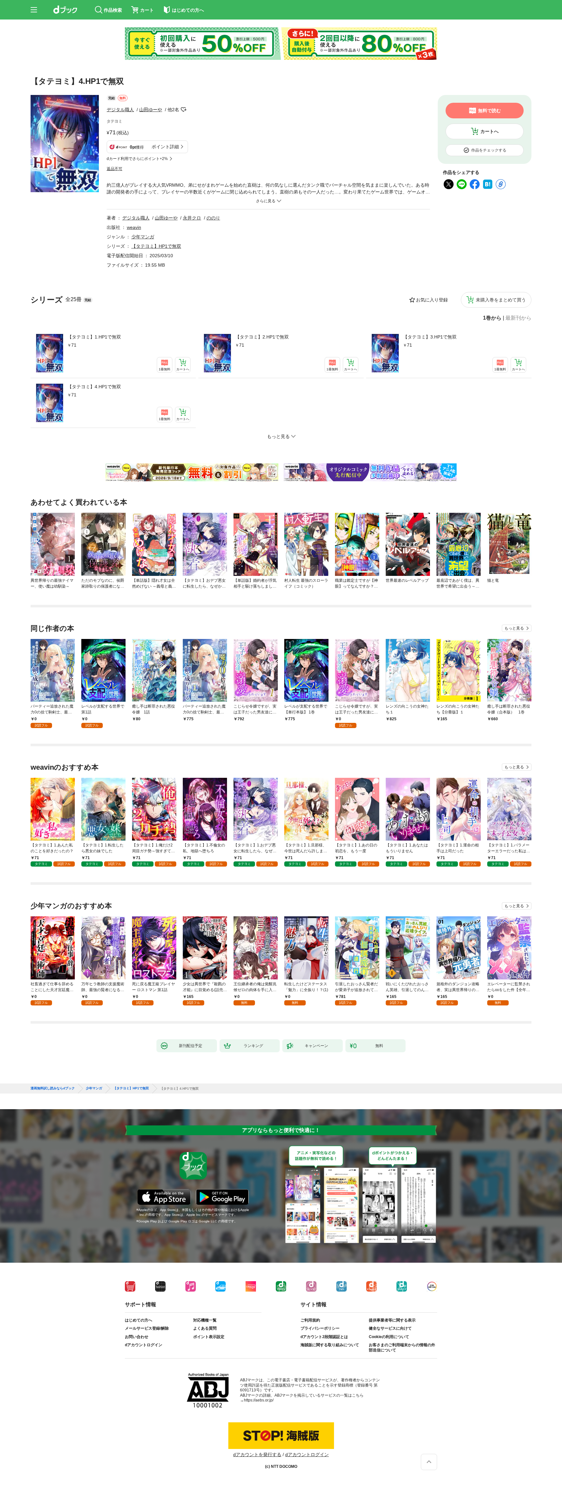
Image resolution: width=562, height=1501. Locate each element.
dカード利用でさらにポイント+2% (137, 158)
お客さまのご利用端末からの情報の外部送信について (402, 1347)
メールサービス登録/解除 (147, 1328)
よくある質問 (205, 1328)
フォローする (184, 109)
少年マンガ (142, 236)
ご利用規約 (310, 1320)
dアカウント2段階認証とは (324, 1337)
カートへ (489, 131)
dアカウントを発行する (257, 1454)
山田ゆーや (150, 109)
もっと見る (514, 628)
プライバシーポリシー (320, 1328)
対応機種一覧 (205, 1320)
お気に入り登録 (432, 299)
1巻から (492, 318)
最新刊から (518, 318)
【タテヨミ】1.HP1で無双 (94, 336)
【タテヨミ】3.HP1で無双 (430, 336)
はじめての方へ (138, 1320)
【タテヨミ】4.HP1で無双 (94, 386)
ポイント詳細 (165, 146)
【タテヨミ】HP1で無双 (156, 246)
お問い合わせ (136, 1337)
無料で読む (489, 110)
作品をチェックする (488, 150)
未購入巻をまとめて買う (501, 299)
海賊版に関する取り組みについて (330, 1345)
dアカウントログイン (143, 1345)
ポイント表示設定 (208, 1337)
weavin (134, 227)
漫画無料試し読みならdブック (53, 1088)
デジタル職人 (120, 109)
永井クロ (192, 217)
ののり (213, 217)
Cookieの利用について (389, 1337)
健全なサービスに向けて (390, 1328)
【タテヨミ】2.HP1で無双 (262, 336)
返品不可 (114, 168)
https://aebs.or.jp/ (259, 1400)
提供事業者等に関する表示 (392, 1320)
